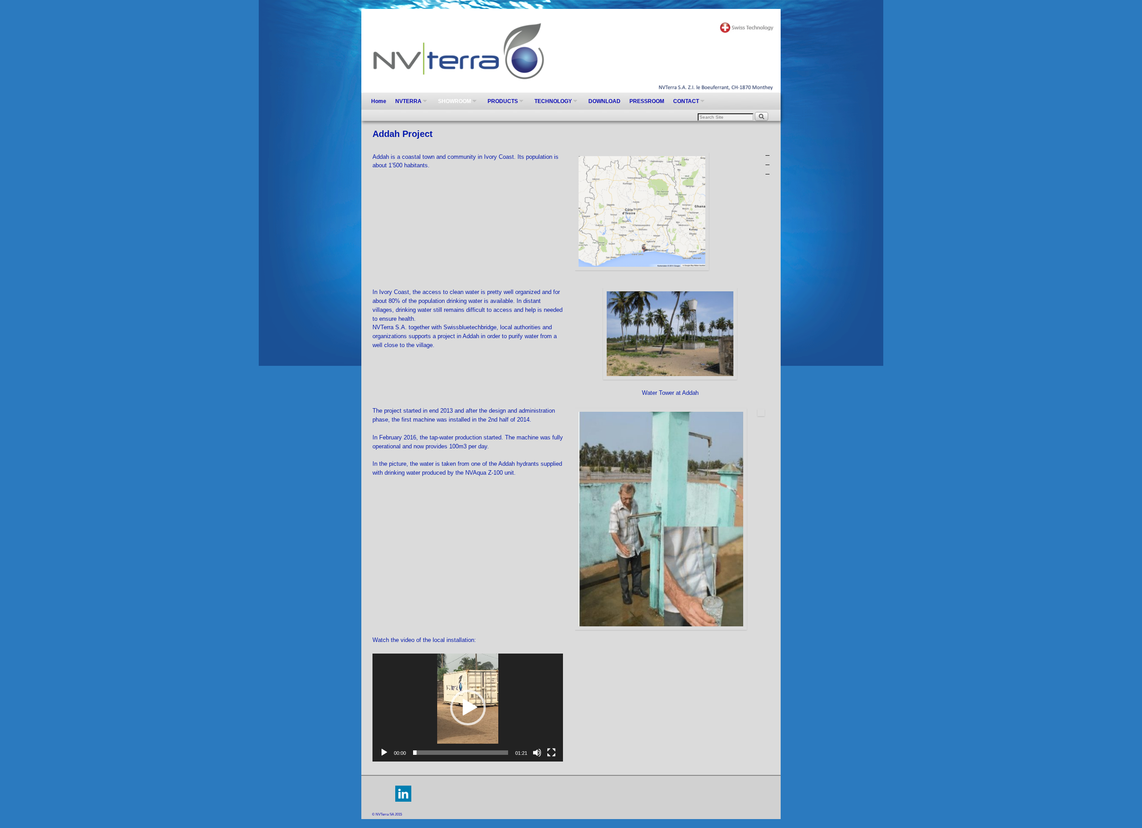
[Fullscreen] (551, 752)
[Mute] (537, 752)
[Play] (384, 752)
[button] (468, 707)
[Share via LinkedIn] (403, 800)
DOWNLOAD (604, 101)
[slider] (460, 752)
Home (378, 101)
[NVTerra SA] (571, 51)
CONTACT (684, 104)
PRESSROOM (646, 101)
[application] (467, 708)
